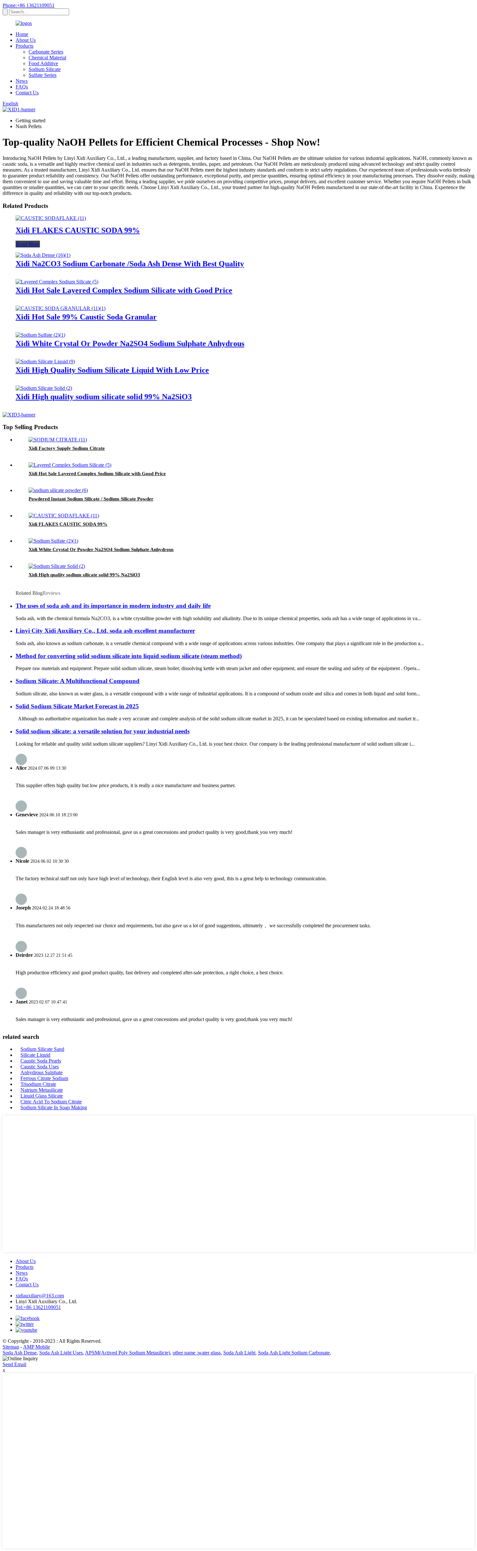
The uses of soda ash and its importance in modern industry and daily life (113, 605)
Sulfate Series (42, 75)
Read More (27, 244)
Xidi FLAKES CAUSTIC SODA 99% (78, 230)
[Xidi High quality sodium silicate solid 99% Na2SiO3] (44, 388)
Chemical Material (47, 57)
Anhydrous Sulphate (41, 1072)
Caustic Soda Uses (39, 1066)
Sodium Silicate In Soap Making (53, 1107)
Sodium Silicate (45, 69)
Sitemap (11, 1347)
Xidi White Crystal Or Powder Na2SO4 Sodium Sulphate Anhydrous (130, 343)
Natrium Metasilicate (41, 1090)
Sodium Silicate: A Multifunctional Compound (78, 681)
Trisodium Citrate (38, 1084)
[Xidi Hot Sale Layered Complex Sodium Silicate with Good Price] (57, 281)
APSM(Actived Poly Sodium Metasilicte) (127, 1352)
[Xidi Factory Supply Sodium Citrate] (58, 439)
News (22, 81)
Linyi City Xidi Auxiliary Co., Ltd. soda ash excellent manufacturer (105, 630)
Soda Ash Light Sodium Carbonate (294, 1352)
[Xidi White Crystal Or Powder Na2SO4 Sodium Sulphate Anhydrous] (40, 335)
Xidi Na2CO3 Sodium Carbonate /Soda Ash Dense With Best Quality (130, 263)
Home (22, 34)
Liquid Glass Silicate (41, 1096)
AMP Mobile (36, 1347)
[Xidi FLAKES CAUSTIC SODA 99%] (51, 218)
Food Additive (43, 63)
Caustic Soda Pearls (40, 1061)
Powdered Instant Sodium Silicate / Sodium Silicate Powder (91, 498)
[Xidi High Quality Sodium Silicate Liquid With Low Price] (45, 361)
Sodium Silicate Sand (42, 1049)
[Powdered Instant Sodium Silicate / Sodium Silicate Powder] (58, 490)
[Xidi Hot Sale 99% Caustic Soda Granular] (60, 308)
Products (24, 46)
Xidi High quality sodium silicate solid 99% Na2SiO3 (104, 396)
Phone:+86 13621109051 (29, 5)
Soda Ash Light (239, 1352)
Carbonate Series (46, 51)
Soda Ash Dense (20, 1352)
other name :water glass (197, 1352)
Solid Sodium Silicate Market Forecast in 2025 (77, 706)
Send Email (14, 1364)
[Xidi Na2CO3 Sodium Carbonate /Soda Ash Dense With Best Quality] (43, 255)
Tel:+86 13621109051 (38, 1307)
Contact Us (27, 92)
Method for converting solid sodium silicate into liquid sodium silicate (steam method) (129, 656)
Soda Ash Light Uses (61, 1352)
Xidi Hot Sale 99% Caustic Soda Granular (86, 317)
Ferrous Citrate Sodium (44, 1078)
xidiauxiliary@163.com (40, 1295)
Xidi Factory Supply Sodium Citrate (67, 448)
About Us (26, 40)
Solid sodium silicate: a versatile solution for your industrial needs (103, 731)
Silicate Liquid (35, 1055)
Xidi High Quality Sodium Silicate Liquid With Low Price (112, 370)
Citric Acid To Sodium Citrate (51, 1101)
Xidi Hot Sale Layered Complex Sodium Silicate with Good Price (124, 290)
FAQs (22, 87)
